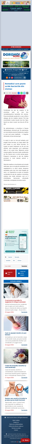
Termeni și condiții (16, 428)
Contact (16, 430)
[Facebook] (9, 78)
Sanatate (14, 93)
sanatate (8, 260)
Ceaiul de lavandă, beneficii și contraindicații (15, 366)
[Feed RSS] (7, 78)
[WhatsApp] (21, 93)
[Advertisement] (16, 28)
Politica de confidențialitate (16, 424)
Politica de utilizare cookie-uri (16, 426)
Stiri (14, 260)
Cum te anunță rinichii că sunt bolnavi (15, 334)
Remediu (17, 257)
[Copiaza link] (27, 93)
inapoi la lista (10, 273)
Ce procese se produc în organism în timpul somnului (15, 301)
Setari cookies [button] (16, 420)
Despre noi (16, 422)
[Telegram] (24, 93)
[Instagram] (12, 78)
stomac (19, 260)
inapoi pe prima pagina (22, 273)
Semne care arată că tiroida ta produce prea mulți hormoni (16, 399)
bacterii (10, 257)
